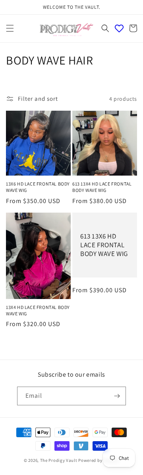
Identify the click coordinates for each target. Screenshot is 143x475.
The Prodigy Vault (58, 460)
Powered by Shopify (98, 460)
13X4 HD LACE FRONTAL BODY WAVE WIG (38, 310)
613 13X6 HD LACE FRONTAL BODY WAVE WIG (104, 245)
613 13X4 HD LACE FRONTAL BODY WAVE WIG (101, 187)
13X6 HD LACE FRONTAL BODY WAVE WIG (38, 187)
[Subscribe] (117, 396)
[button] (10, 28)
